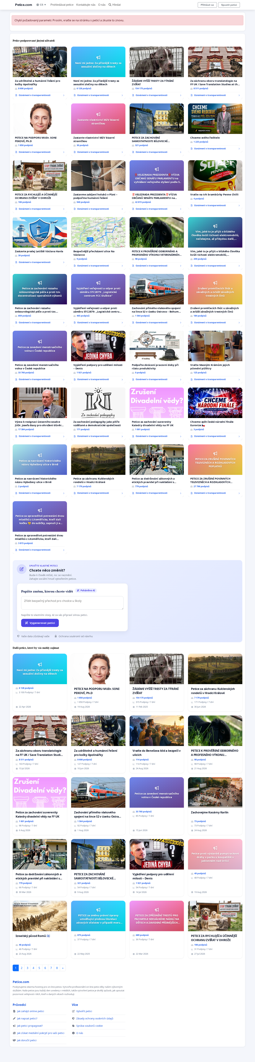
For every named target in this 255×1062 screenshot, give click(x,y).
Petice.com (23, 5)
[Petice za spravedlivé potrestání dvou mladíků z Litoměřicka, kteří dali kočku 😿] (40, 527)
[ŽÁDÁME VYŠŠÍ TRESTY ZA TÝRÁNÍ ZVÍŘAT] (157, 73)
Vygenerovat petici (42, 623)
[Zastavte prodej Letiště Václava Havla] (40, 241)
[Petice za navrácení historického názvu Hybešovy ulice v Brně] (40, 470)
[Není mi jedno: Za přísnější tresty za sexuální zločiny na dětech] (98, 73)
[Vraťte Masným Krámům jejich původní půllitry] (215, 357)
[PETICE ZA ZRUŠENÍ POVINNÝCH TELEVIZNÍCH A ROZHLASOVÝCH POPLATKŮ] (215, 470)
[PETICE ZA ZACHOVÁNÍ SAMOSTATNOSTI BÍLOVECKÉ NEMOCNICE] (157, 129)
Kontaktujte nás (85, 4)
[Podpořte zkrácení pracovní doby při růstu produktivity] (157, 357)
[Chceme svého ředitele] (215, 128)
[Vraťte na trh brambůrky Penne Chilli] (215, 184)
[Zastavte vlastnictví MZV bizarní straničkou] (98, 129)
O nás (101, 4)
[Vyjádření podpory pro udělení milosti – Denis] (98, 357)
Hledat (116, 4)
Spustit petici (229, 4)
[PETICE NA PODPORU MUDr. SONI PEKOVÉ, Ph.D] (40, 129)
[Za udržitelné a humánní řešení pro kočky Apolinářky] (40, 73)
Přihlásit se (207, 4)
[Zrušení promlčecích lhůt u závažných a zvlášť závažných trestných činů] (215, 300)
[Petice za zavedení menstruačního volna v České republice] (40, 357)
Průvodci (19, 1005)
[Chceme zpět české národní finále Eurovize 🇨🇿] (215, 414)
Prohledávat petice (62, 4)
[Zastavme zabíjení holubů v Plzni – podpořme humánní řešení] (98, 186)
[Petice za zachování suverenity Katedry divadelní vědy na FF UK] (157, 414)
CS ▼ (43, 4)
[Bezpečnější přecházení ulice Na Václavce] (98, 243)
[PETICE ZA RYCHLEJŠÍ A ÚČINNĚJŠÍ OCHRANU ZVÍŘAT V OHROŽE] (40, 186)
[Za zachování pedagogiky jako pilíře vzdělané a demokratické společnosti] (98, 414)
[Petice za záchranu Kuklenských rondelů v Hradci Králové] (98, 470)
